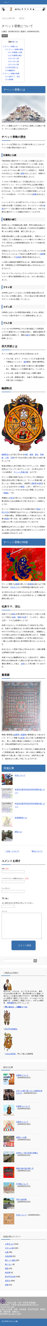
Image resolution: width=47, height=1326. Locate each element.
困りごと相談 (10, 1260)
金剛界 (16, 735)
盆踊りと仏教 (21, 1137)
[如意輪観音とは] (7, 825)
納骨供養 (6, 1311)
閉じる (15, 42)
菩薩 (19, 617)
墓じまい (8, 1264)
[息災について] (7, 783)
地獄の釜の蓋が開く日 (25, 1168)
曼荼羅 (9, 79)
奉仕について (37, 851)
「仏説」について (12, 851)
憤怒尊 (34, 483)
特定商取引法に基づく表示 (10, 1314)
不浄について (21, 1215)
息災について (20, 775)
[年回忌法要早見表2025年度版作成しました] (7, 811)
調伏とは (18, 832)
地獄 (26, 454)
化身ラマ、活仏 (12, 76)
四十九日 (5, 512)
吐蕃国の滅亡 (15, 55)
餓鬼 (31, 454)
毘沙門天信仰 (10, 1277)
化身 (24, 617)
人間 (7, 458)
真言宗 (4, 36)
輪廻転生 (10, 70)
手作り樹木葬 (21, 1199)
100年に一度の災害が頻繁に (27, 1153)
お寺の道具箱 (10, 1054)
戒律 (42, 254)
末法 (12, 498)
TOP (9, 18)
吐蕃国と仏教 (15, 52)
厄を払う (13, 587)
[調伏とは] (7, 840)
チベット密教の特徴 (11, 73)
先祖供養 (8, 1256)
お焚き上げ (9, 1244)
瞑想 (40, 483)
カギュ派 (13, 61)
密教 (35, 194)
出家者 (18, 257)
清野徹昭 (10, 1003)
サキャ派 (13, 58)
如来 (14, 617)
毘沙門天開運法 (11, 1029)
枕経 (38, 509)
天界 (12, 458)
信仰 (22, 664)
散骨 (7, 1268)
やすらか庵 (9, 1248)
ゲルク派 (13, 64)
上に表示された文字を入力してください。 (18, 903)
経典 (22, 738)
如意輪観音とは (21, 818)
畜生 (36, 454)
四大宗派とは (11, 67)
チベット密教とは (10, 46)
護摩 (17, 584)
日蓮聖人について (23, 1106)
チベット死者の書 (21, 472)
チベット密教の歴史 (14, 49)
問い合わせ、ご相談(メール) (16, 1007)
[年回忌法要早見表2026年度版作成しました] (7, 797)
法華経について (22, 1075)
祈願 (7, 1285)
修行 (28, 335)
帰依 (22, 173)
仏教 (7, 1252)
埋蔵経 (6, 493)
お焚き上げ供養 (6, 1309)
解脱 (22, 487)
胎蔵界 (23, 735)
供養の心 (15, 1311)
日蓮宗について (22, 1122)
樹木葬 (7, 1272)
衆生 (14, 614)
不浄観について (22, 1184)
